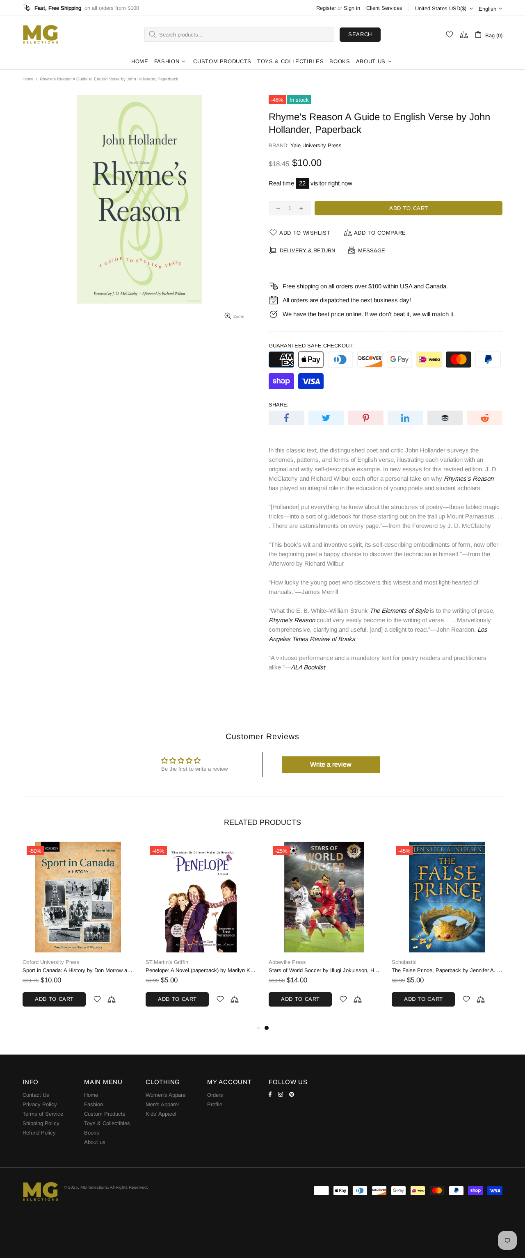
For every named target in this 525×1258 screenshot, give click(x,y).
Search (360, 34)
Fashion (93, 1104)
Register (326, 8)
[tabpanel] (324, 932)
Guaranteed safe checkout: (311, 345)
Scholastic (404, 962)
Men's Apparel (162, 1104)
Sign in (352, 8)
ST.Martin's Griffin (167, 962)
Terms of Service (43, 1114)
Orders (215, 1095)
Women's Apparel (166, 1095)
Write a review (331, 764)
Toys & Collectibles (107, 1123)
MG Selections (40, 34)
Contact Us (36, 1095)
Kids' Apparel (161, 1114)
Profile (214, 1104)
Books (91, 1133)
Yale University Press (316, 145)
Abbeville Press (287, 962)
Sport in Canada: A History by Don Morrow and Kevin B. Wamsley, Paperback (78, 970)
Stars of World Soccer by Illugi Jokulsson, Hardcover (324, 970)
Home (28, 79)
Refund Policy (39, 1133)
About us (94, 1142)
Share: (279, 405)
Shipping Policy (41, 1123)
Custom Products (105, 1114)
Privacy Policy (40, 1104)
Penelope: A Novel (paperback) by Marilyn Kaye (201, 970)
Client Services (384, 8)
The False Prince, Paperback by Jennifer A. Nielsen (447, 970)
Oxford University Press (51, 962)
